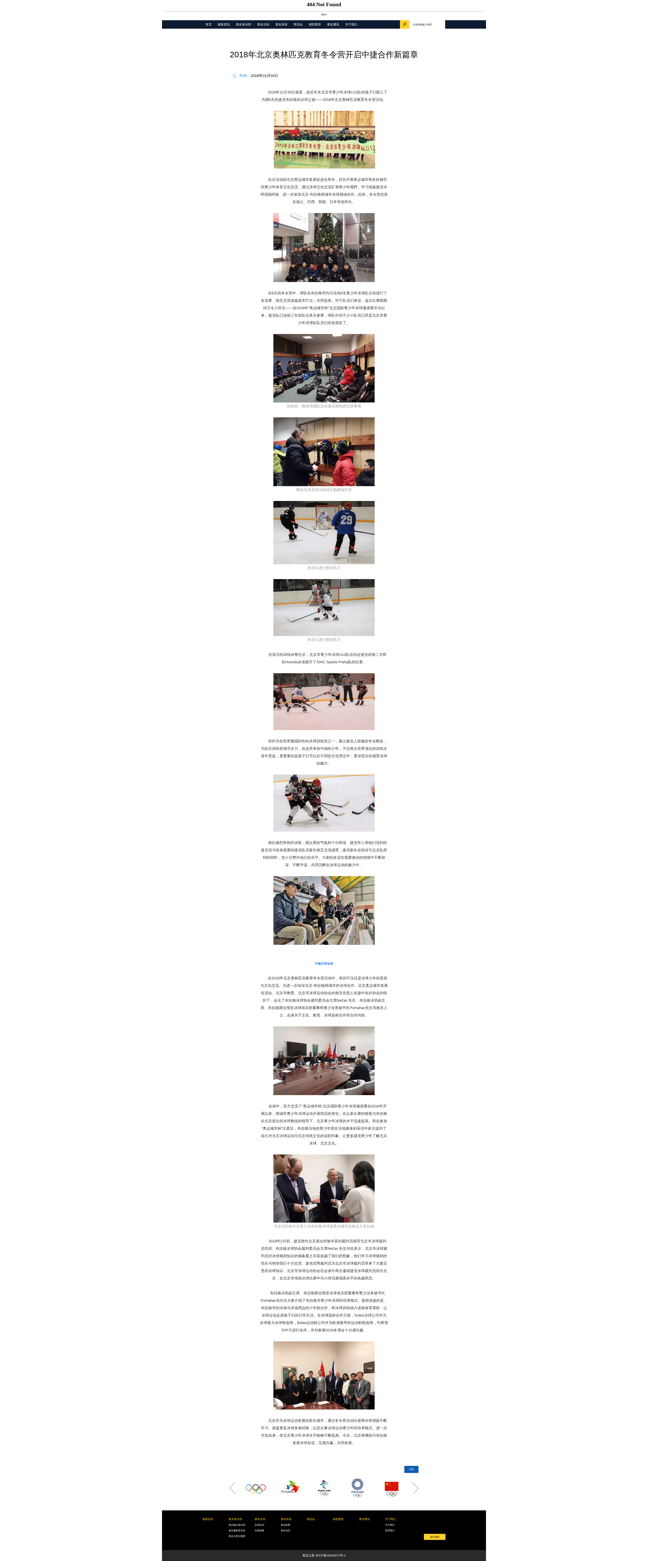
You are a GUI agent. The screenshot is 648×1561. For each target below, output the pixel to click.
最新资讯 (224, 24)
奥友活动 (263, 24)
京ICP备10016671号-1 (330, 1555)
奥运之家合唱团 (237, 1536)
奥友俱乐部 (243, 24)
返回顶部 (434, 1537)
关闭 (411, 1469)
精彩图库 (315, 24)
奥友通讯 (333, 24)
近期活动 (259, 1525)
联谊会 (298, 24)
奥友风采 (281, 24)
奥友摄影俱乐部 (237, 1530)
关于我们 (351, 24)
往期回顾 (259, 1530)
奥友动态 (285, 1530)
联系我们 (390, 1530)
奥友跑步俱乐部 (237, 1525)
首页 (209, 24)
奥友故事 (285, 1525)
